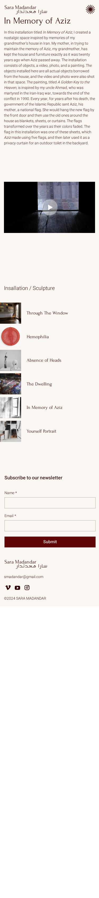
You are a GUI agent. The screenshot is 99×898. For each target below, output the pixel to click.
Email (10, 516)
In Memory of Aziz (37, 21)
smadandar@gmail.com (23, 577)
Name (10, 493)
